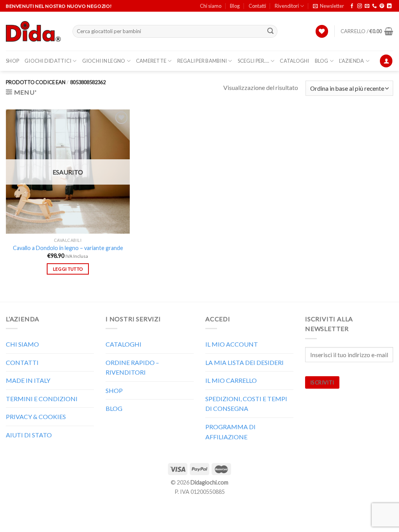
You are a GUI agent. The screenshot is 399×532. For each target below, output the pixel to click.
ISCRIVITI (322, 382)
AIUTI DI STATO (29, 435)
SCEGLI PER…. (253, 61)
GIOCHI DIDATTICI (48, 61)
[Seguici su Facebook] (352, 6)
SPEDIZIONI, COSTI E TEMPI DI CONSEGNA (246, 403)
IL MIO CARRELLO (231, 380)
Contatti (257, 6)
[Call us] (374, 6)
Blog (235, 6)
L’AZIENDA (351, 61)
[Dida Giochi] (33, 31)
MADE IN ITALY (28, 380)
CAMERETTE (151, 61)
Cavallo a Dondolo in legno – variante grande (68, 248)
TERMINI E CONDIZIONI (42, 398)
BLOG (321, 61)
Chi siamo (210, 6)
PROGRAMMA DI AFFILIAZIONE (230, 431)
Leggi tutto (68, 268)
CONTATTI (22, 362)
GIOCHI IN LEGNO (103, 61)
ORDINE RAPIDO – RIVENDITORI (132, 367)
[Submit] (270, 31)
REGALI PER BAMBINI (202, 61)
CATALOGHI (294, 61)
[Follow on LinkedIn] (389, 6)
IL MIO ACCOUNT (231, 344)
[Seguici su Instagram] (359, 6)
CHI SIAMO (22, 344)
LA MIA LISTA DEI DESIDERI (244, 362)
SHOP (12, 61)
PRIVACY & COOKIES (36, 416)
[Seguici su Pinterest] (382, 6)
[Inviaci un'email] (367, 6)
